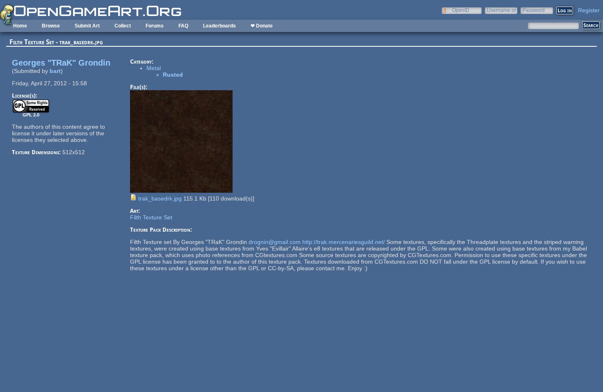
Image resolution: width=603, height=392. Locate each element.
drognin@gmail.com (275, 242)
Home (20, 26)
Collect (122, 26)
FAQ (183, 26)
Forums (155, 26)
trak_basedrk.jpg (160, 198)
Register (589, 10)
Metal (153, 68)
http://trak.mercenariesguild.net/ (343, 242)
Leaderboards (219, 26)
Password (534, 10)
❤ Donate (262, 26)
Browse (51, 26)
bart (55, 71)
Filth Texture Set (151, 217)
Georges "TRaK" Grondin (61, 62)
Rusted (173, 74)
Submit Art (87, 26)
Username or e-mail (501, 10)
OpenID (460, 10)
